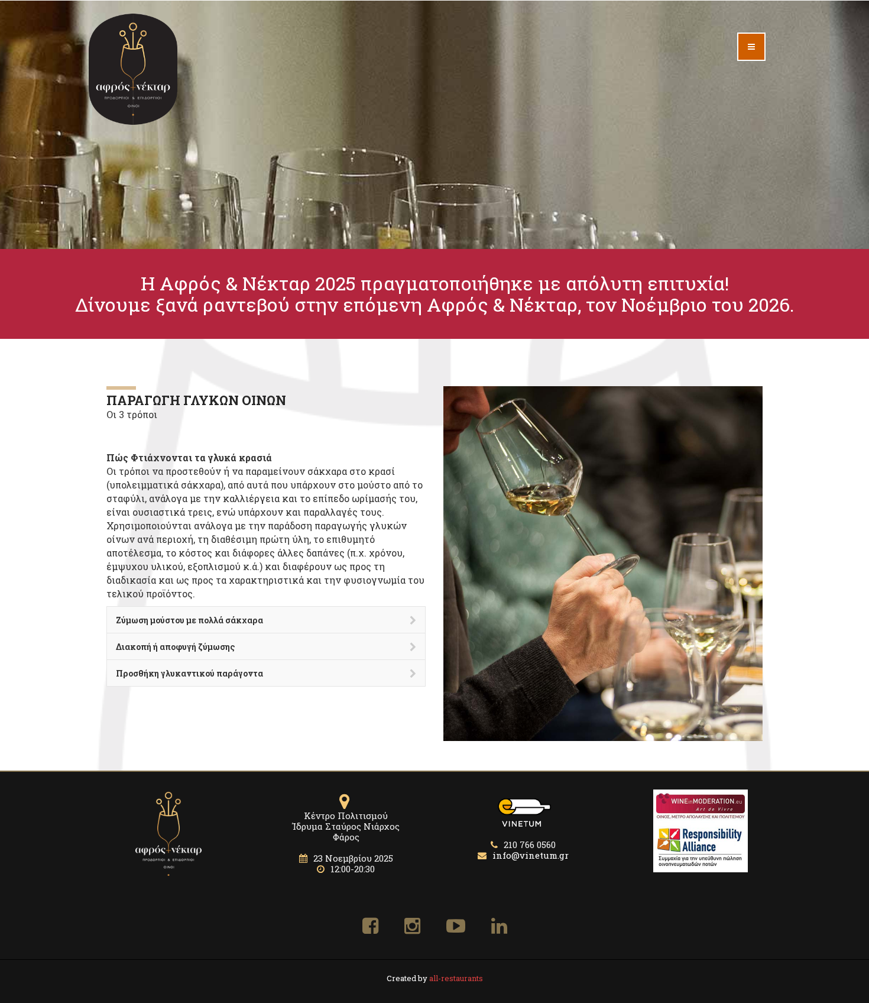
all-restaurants (456, 978)
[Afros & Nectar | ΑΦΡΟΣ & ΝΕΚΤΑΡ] (133, 69)
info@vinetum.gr (529, 855)
